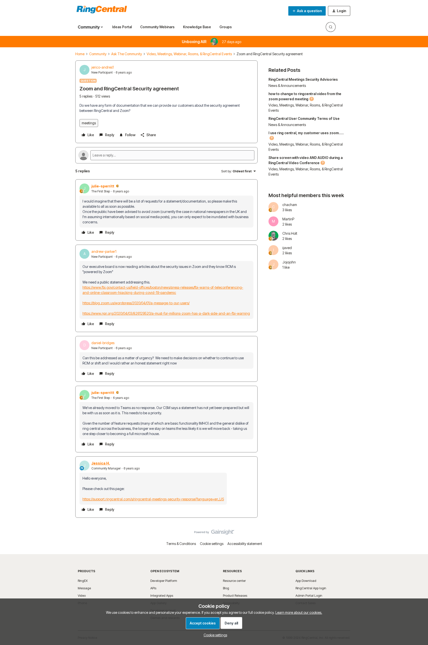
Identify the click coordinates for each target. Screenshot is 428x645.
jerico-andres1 (102, 67)
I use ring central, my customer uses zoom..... (306, 133)
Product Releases (235, 595)
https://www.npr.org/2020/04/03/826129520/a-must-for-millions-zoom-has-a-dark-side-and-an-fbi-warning (166, 313)
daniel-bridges (102, 343)
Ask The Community (126, 54)
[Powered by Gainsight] (214, 533)
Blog (226, 588)
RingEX (83, 581)
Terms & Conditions (181, 544)
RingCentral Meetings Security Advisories (303, 79)
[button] (307, 11)
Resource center (234, 581)
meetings (89, 123)
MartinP (288, 219)
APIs (153, 588)
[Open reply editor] (166, 155)
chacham (289, 205)
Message (84, 588)
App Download (305, 581)
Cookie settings (211, 544)
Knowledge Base (197, 27)
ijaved (287, 248)
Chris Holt (289, 233)
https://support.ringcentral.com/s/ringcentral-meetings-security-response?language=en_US (153, 499)
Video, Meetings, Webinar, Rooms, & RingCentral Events (189, 54)
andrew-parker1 (103, 251)
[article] (166, 209)
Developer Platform (163, 581)
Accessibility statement (244, 544)
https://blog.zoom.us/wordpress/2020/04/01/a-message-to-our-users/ (135, 303)
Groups (225, 27)
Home (79, 54)
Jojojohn (289, 262)
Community (98, 54)
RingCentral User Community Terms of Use (304, 118)
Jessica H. (100, 463)
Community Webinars (157, 27)
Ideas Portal (122, 27)
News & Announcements (287, 85)
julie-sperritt (102, 186)
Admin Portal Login (308, 595)
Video (82, 595)
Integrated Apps (161, 595)
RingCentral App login (310, 588)
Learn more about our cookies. (298, 612)
